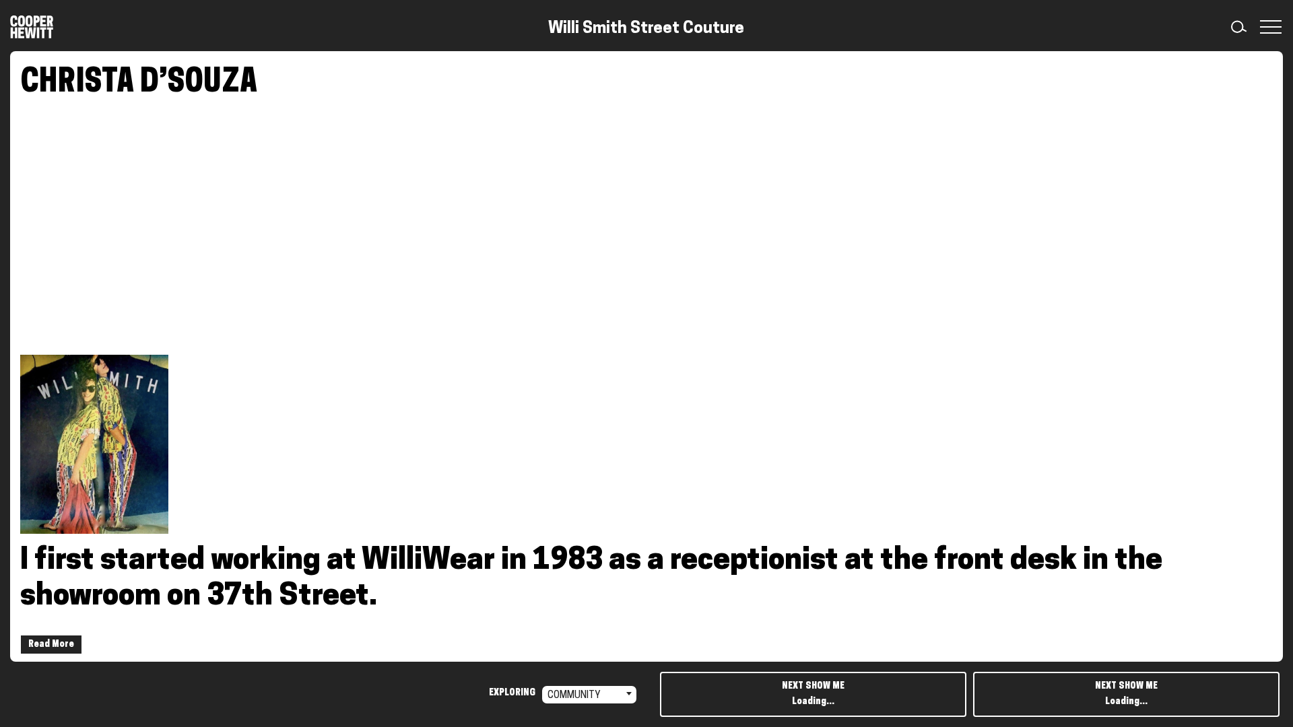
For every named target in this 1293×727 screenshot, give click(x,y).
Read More (51, 644)
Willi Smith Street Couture (646, 29)
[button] (1268, 26)
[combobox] (589, 694)
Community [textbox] (574, 696)
